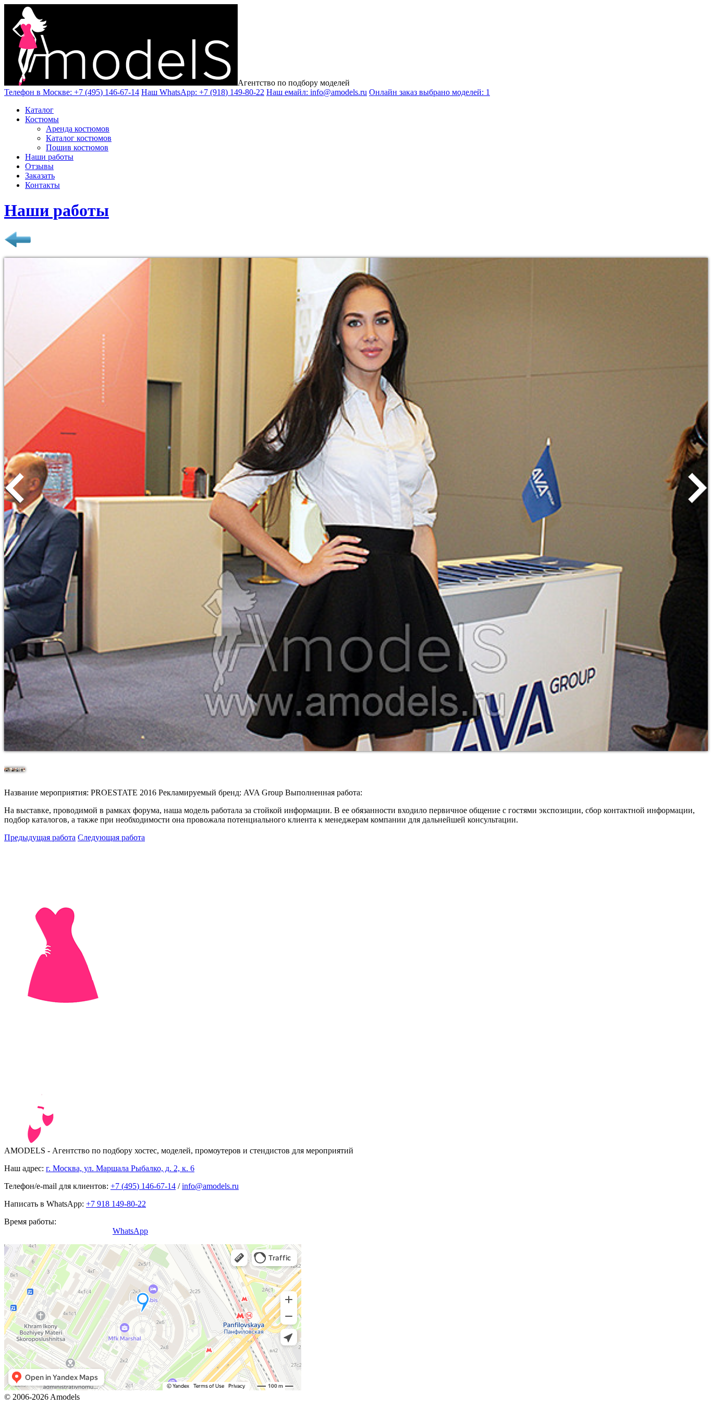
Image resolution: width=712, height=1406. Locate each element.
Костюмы (42, 119)
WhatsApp (130, 1230)
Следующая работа (111, 837)
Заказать (40, 175)
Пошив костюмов (77, 147)
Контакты (42, 185)
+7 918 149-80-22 (116, 1203)
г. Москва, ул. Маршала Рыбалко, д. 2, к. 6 (120, 1168)
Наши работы (49, 156)
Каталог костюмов (79, 138)
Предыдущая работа (40, 837)
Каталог (39, 109)
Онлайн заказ (429, 92)
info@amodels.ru (210, 1186)
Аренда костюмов (77, 128)
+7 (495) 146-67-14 (143, 1186)
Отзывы (39, 166)
